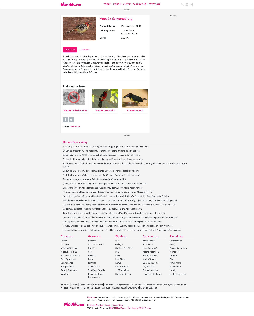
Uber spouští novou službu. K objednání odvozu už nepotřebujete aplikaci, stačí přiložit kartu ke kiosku (112, 221)
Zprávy (74, 285)
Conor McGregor (123, 274)
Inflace (64, 241)
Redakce (99, 305)
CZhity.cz (106, 288)
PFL (117, 252)
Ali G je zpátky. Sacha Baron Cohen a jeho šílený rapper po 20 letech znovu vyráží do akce (106, 146)
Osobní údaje (117, 305)
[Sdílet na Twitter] (71, 119)
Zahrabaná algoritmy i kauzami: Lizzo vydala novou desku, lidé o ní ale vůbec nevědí (102, 188)
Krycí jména (175, 263)
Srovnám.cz (133, 288)
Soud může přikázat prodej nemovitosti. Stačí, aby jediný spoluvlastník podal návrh (102, 209)
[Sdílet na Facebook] (65, 120)
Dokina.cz (95, 288)
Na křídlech (175, 267)
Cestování (154, 4)
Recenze (92, 241)
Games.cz (94, 236)
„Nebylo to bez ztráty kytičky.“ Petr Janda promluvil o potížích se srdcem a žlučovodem (105, 183)
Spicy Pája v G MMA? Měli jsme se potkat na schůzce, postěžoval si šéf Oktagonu (101, 155)
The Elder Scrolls (96, 270)
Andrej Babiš (149, 241)
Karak (173, 270)
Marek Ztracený (150, 263)
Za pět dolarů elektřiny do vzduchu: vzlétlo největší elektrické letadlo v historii (101, 171)
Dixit (172, 259)
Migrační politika (69, 252)
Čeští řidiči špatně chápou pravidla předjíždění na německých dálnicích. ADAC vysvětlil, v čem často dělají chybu (116, 196)
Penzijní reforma (69, 270)
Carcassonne (176, 241)
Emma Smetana (150, 270)
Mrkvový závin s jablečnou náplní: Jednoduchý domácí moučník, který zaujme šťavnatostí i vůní (108, 192)
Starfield (92, 248)
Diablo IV (92, 255)
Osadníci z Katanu (178, 248)
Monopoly (174, 252)
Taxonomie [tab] (84, 49)
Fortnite (92, 263)
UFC (117, 241)
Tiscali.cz (67, 236)
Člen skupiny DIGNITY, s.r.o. (139, 308)
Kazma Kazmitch (151, 252)
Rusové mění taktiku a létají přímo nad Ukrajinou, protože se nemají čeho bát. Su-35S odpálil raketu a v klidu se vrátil (119, 205)
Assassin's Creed (96, 244)
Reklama (90, 305)
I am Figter (120, 259)
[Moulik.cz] (71, 4)
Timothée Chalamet (152, 274)
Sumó (118, 263)
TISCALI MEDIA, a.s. (117, 308)
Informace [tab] (70, 49)
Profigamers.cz (122, 285)
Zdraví (107, 4)
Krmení (117, 4)
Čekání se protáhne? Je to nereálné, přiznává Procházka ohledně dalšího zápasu (101, 151)
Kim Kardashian (150, 255)
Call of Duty (94, 267)
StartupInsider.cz (148, 288)
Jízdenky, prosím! (178, 274)
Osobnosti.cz (151, 236)
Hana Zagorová (150, 248)
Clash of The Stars (124, 248)
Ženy (89, 285)
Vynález (64, 274)
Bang (172, 244)
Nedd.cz (64, 288)
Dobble (173, 255)
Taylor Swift (148, 267)
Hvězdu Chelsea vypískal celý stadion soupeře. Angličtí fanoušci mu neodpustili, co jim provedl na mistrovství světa (118, 226)
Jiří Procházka (122, 270)
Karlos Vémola (122, 267)
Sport (82, 285)
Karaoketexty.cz (164, 285)
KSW (117, 255)
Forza (90, 259)
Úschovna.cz (180, 285)
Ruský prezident (68, 259)
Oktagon (119, 244)
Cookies (108, 305)
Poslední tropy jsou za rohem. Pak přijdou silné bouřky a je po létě (94, 179)
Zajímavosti (139, 4)
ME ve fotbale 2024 (70, 255)
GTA (90, 252)
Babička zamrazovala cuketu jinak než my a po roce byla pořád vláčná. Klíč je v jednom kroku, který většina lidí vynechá (120, 200)
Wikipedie (75, 126)
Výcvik (127, 4)
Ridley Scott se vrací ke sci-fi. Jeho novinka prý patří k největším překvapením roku (103, 159)
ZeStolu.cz (136, 285)
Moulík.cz (74, 288)
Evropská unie (67, 267)
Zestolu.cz (176, 236)
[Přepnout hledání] (183, 4)
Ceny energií (67, 263)
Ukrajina (65, 244)
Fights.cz (121, 236)
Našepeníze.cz (119, 288)
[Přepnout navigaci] (187, 4)
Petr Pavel (148, 244)
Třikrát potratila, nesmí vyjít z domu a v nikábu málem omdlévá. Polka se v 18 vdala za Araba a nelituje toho (114, 213)
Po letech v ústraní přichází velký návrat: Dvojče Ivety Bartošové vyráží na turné (101, 175)
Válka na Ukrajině (69, 248)
